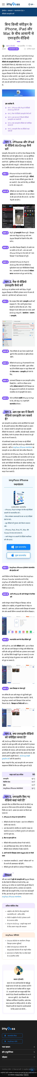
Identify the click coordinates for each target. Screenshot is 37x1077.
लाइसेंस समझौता (28, 1069)
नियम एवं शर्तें (17, 1069)
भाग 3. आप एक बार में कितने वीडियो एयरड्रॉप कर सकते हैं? (18, 118)
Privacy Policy (19, 1075)
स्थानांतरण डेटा (19, 10)
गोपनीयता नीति (6, 1069)
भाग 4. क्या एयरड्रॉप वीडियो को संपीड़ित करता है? (20, 124)
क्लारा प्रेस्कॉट (18, 979)
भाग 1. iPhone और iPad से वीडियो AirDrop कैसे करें (19, 109)
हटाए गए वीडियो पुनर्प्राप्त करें (19, 831)
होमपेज (4, 10)
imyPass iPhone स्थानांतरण (22, 447)
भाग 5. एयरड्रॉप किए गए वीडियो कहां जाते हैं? (18, 130)
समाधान (10, 10)
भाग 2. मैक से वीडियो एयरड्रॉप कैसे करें (19, 113)
